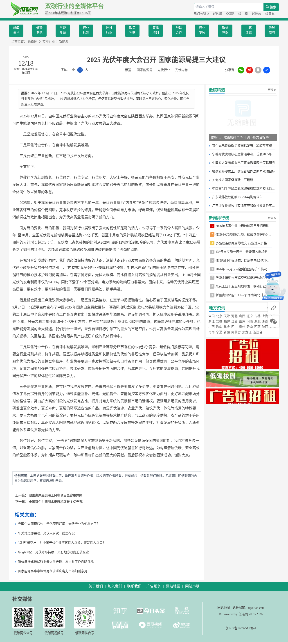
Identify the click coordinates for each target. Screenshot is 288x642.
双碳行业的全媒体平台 (74, 6)
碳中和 (243, 13)
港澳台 (257, 332)
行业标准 (86, 30)
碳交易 (270, 13)
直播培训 (156, 30)
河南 (250, 321)
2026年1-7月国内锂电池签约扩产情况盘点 (244, 269)
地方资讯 (217, 308)
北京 (219, 316)
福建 (227, 321)
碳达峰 (218, 13)
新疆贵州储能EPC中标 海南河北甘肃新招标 (246, 295)
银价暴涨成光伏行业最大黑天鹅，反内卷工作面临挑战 (56, 561)
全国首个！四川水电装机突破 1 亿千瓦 (56, 501)
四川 (234, 327)
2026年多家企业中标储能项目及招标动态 (244, 226)
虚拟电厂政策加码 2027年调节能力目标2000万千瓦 (246, 137)
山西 (242, 316)
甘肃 (273, 327)
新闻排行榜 (219, 218)
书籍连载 (248, 30)
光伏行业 (164, 70)
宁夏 (219, 332)
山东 (242, 321)
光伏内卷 (181, 70)
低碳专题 (39, 30)
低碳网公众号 (23, 633)
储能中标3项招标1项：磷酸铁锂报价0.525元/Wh (249, 234)
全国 (211, 316)
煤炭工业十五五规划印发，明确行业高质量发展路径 (252, 286)
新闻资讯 (16, 30)
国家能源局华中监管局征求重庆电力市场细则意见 (52, 571)
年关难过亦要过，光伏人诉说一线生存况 (46, 533)
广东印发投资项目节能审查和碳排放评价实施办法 (246, 205)
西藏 (257, 327)
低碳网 (32, 41)
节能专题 (63, 30)
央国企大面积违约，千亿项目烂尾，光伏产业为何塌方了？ (59, 523)
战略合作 (179, 30)
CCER (230, 13)
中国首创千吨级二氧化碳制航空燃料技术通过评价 (246, 188)
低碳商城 (272, 30)
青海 (211, 332)
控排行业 (109, 30)
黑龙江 (247, 332)
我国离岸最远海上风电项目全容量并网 (55, 495)
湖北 (257, 321)
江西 (234, 321)
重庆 (227, 327)
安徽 (219, 321)
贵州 (242, 327)
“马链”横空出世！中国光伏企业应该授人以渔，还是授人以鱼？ (62, 542)
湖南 (265, 321)
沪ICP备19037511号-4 (241, 628)
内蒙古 (236, 332)
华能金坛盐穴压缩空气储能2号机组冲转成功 (246, 277)
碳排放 (257, 13)
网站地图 (223, 608)
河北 (234, 316)
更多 (270, 89)
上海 (265, 316)
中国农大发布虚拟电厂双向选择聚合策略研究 (243, 162)
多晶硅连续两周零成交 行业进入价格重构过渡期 (249, 243)
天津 (227, 316)
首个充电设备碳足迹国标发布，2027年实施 (242, 145)
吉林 (257, 316)
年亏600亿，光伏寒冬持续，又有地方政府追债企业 (53, 552)
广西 (211, 327)
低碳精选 (217, 90)
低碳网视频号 (54, 633)
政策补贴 (132, 30)
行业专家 (202, 30)
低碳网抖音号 (84, 633)
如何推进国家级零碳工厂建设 (232, 180)
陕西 (265, 327)
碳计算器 (225, 30)
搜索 (272, 7)
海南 (219, 327)
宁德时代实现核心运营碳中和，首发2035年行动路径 (248, 154)
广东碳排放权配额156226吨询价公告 (237, 197)
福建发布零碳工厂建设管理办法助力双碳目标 (243, 171)
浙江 (211, 321)
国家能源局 (145, 70)
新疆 (227, 332)
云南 (250, 327)
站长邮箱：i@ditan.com (248, 608)
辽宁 (250, 316)
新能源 (63, 41)
